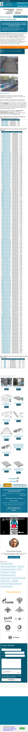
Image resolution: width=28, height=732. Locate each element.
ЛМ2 (5, 361)
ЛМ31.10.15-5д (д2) (6, 221)
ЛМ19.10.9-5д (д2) (6, 134)
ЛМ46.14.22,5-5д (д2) (6, 328)
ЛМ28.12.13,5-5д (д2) (6, 197)
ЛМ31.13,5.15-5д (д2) (6, 231)
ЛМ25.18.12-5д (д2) (6, 189)
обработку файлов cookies (9, 728)
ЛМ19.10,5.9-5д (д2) (6, 135)
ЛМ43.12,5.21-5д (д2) (6, 304)
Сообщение (4, 658)
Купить (6, 389)
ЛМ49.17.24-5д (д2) (6, 351)
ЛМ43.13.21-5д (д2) (6, 306)
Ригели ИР (19, 569)
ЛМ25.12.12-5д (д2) (6, 178)
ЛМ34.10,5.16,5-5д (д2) (6, 242)
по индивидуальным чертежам (13, 43)
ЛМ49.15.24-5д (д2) (6, 348)
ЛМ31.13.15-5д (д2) (6, 229)
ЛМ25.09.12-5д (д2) (6, 171)
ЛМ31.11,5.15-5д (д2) (6, 225)
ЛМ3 (5, 363)
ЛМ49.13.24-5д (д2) (6, 344)
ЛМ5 (5, 365)
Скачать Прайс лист (14, 508)
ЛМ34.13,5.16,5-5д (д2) (6, 250)
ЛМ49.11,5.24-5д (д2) (6, 340)
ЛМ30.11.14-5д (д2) (6, 212)
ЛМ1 (5, 360)
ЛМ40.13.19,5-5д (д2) (6, 287)
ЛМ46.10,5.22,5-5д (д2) (6, 318)
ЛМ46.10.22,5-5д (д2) (6, 317)
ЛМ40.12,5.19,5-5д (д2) (6, 285)
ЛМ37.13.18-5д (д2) (6, 268)
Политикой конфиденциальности (9, 729)
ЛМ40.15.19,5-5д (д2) (6, 291)
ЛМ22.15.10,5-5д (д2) (6, 165)
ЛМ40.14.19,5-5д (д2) (6, 289)
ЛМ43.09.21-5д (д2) (6, 296)
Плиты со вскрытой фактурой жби (8, 569)
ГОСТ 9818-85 (17, 46)
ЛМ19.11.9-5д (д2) (6, 137)
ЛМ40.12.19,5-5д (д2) (6, 284)
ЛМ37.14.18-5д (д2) (6, 270)
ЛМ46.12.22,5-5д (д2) (6, 322)
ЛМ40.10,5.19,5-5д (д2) (6, 280)
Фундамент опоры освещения (19, 577)
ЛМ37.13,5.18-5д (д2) (6, 269)
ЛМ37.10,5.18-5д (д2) (6, 261)
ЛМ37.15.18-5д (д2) (6, 272)
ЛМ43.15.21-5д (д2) (6, 310)
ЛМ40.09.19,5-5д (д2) (6, 277)
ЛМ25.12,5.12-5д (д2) (6, 179)
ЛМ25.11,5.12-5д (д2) (6, 176)
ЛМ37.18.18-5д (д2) (6, 276)
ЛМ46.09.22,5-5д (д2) (6, 315)
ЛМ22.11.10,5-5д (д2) (6, 156)
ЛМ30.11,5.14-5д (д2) (6, 213)
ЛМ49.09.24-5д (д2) (6, 334)
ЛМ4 (5, 364)
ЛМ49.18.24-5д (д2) (6, 352)
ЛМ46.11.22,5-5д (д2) (6, 319)
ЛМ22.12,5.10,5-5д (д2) (6, 160)
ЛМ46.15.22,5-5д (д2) (6, 329)
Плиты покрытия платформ (6, 563)
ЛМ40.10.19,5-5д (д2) (6, 279)
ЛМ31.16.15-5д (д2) (6, 235)
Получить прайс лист (20, 16)
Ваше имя (3, 648)
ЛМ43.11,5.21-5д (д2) (6, 302)
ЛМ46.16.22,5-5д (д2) (6, 330)
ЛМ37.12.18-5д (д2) (6, 265)
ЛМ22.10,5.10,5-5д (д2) (6, 155)
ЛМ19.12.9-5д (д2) (6, 140)
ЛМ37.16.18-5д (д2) (6, 273)
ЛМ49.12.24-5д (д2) (6, 341)
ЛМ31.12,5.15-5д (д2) (6, 228)
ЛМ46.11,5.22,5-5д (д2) (6, 321)
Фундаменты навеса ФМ (6, 577)
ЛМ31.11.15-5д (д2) (6, 224)
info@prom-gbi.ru (22, 6)
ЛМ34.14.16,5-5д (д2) (6, 251)
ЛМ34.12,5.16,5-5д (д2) (6, 247)
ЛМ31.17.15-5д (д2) (6, 236)
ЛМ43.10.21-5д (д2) (6, 298)
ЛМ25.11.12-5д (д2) (6, 175)
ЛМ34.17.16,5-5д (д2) (6, 255)
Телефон (3, 655)
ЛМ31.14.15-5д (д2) (6, 232)
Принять (22, 728)
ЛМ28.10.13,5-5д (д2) (6, 191)
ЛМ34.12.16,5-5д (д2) (6, 246)
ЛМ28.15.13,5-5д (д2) (6, 204)
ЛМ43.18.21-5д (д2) (6, 314)
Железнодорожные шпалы (6, 586)
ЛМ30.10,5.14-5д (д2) (6, 210)
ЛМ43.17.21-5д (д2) (6, 313)
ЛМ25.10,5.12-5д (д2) (6, 174)
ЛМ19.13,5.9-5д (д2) (6, 144)
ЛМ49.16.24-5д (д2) (6, 349)
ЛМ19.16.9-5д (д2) (6, 148)
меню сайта (5, 1)
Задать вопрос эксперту (14, 557)
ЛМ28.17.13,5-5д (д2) (6, 206)
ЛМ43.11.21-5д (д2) (6, 300)
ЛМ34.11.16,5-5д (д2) (6, 243)
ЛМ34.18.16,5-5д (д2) (6, 257)
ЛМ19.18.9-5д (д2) (6, 150)
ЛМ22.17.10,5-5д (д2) (6, 168)
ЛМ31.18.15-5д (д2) (6, 238)
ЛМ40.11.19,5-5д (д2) (6, 281)
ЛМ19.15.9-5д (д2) (6, 146)
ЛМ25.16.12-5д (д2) (6, 186)
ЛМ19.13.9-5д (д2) (6, 142)
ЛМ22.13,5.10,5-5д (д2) (6, 163)
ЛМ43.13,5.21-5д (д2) (6, 307)
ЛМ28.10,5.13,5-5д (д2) (6, 193)
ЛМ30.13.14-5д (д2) (6, 217)
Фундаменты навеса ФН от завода (8, 575)
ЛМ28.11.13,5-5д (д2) (6, 194)
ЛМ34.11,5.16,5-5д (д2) (6, 244)
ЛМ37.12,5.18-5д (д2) (6, 266)
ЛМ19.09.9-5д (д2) (6, 133)
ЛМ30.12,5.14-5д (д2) (6, 216)
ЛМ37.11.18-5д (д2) (6, 262)
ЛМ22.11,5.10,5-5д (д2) (6, 157)
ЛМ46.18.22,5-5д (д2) (6, 333)
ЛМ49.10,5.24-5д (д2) (6, 337)
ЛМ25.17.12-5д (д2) (6, 187)
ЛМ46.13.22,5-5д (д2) (6, 325)
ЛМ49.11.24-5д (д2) (6, 338)
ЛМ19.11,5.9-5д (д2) (6, 138)
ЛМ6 (5, 367)
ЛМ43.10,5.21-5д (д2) (6, 299)
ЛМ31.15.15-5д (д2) (6, 234)
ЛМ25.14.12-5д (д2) (6, 183)
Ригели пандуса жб (5, 572)
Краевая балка (15, 580)
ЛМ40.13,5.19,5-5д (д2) (6, 288)
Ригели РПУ (13, 572)
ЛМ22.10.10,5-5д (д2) (6, 153)
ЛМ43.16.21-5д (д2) (6, 311)
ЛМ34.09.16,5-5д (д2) (6, 239)
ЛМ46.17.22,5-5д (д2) (6, 332)
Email (2, 652)
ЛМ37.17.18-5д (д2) (6, 274)
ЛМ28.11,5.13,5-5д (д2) (6, 195)
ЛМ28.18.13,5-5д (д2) (6, 208)
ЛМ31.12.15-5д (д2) (6, 227)
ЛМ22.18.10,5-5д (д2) (6, 170)
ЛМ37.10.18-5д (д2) (6, 259)
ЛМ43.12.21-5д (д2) (6, 303)
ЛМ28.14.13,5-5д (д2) (6, 202)
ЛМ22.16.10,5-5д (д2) (6, 167)
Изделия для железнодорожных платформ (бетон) (11, 583)
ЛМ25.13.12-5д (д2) (6, 180)
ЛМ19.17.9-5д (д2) (6, 149)
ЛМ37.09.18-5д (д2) (6, 258)
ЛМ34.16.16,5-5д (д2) (6, 254)
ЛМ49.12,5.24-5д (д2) (6, 343)
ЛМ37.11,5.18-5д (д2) (6, 264)
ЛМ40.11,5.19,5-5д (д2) (6, 283)
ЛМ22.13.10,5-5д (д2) (6, 161)
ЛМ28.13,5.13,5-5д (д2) (6, 201)
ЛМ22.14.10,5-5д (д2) (6, 164)
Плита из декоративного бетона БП (8, 566)
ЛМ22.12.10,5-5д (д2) (6, 159)
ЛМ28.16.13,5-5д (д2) (6, 205)
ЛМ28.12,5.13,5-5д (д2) (6, 198)
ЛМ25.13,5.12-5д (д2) (6, 182)
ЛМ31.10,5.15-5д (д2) (6, 223)
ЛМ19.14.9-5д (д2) (6, 145)
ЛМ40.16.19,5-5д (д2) (6, 292)
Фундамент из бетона (5, 580)
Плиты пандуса (21, 566)
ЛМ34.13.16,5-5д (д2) (6, 249)
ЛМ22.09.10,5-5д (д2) (6, 152)
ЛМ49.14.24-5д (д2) (6, 347)
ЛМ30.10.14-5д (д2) (6, 209)
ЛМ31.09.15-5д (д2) (6, 220)
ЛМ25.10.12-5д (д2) (6, 172)
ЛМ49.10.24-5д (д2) (6, 336)
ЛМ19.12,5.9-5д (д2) (6, 141)
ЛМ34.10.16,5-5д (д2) (6, 240)
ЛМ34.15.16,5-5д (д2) (6, 253)
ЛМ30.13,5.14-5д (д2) (6, 219)
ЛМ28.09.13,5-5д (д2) (6, 190)
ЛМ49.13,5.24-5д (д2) (6, 345)
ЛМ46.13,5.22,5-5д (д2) (6, 326)
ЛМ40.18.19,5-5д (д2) (6, 295)
